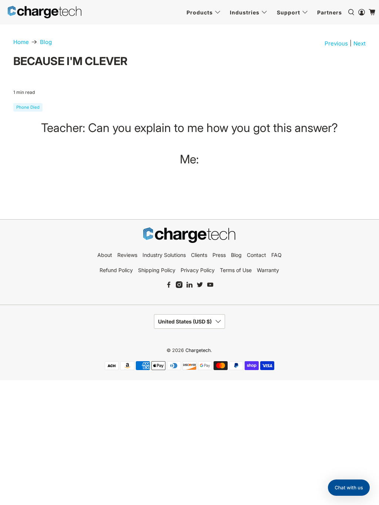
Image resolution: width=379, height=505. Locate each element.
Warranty (268, 270)
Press (219, 255)
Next (359, 43)
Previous (336, 43)
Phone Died (28, 107)
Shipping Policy (156, 270)
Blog (46, 42)
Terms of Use (236, 270)
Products (200, 12)
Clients (199, 255)
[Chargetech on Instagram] (179, 286)
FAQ (276, 255)
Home (21, 42)
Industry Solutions (164, 255)
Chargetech (198, 350)
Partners (329, 12)
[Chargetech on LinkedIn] (189, 286)
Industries (244, 12)
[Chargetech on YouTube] (210, 286)
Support (288, 12)
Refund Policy (116, 270)
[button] (349, 487)
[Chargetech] (45, 12)
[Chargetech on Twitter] (200, 286)
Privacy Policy (198, 270)
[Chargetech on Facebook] (168, 286)
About (104, 255)
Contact (256, 255)
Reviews (127, 255)
